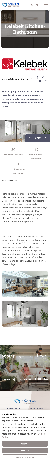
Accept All (25, 444)
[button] (30, 138)
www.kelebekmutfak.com (15, 79)
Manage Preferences (25, 457)
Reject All (25, 450)
